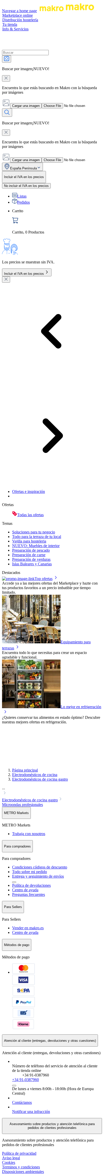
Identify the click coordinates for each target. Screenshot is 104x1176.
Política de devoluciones (31, 885)
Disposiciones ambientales (23, 1171)
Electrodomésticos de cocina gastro (40, 779)
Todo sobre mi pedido (29, 872)
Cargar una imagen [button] (26, 106)
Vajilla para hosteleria (29, 541)
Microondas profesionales (22, 804)
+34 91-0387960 (25, 1079)
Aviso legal (11, 1158)
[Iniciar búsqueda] (7, 112)
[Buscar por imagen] (6, 59)
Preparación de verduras (31, 559)
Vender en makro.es (28, 928)
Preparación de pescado (31, 550)
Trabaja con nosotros (28, 834)
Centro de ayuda (25, 890)
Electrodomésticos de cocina (34, 775)
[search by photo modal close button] (6, 78)
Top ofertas (44, 578)
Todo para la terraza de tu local (36, 536)
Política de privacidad (19, 1153)
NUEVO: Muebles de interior (36, 546)
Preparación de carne (28, 555)
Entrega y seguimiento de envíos (38, 876)
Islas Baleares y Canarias (32, 564)
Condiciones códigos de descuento (39, 867)
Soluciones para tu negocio (33, 532)
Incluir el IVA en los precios (24, 274)
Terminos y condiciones (21, 1167)
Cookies (8, 1162)
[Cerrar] (6, 279)
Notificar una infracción (31, 1111)
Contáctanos (22, 1102)
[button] (52, 791)
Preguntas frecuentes (28, 894)
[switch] (26, 185)
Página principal (25, 770)
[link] (57, 222)
